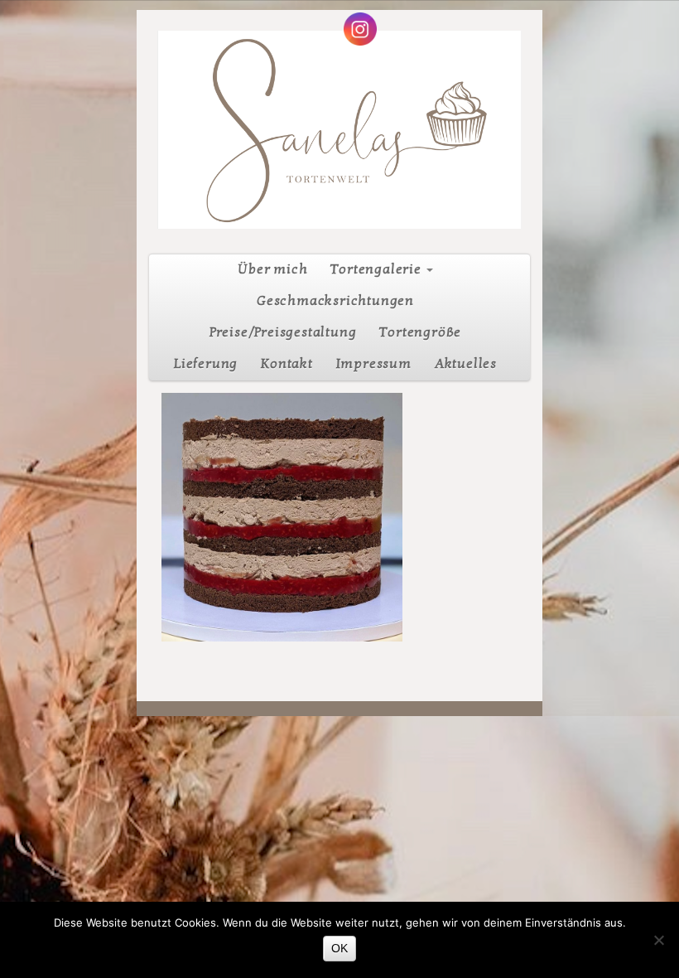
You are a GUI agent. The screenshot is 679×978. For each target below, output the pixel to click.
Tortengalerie (375, 269)
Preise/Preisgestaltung (283, 332)
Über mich (272, 269)
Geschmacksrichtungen (335, 301)
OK (339, 948)
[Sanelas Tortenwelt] (339, 130)
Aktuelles (466, 364)
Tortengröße (420, 332)
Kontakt (287, 364)
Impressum (374, 364)
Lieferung (206, 364)
